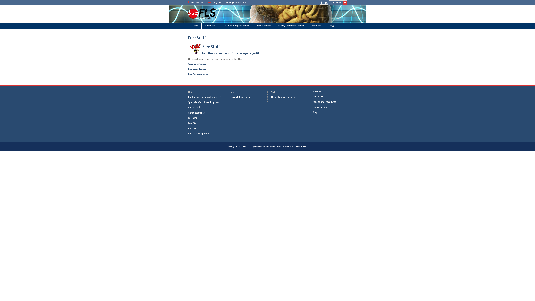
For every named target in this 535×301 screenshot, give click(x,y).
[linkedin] (326, 3)
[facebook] (322, 3)
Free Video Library (197, 69)
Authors (192, 128)
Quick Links (335, 2)
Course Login (194, 107)
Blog (331, 25)
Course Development (198, 133)
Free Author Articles (198, 74)
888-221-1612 (197, 2)
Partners (192, 118)
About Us (210, 25)
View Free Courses (197, 64)
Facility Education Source (291, 25)
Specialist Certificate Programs (204, 102)
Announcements (196, 112)
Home (195, 25)
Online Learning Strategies (284, 97)
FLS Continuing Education (236, 25)
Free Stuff (193, 123)
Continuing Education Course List (204, 97)
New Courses (264, 25)
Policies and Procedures (324, 102)
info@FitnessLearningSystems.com (228, 2)
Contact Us (318, 96)
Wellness (316, 25)
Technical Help (320, 107)
